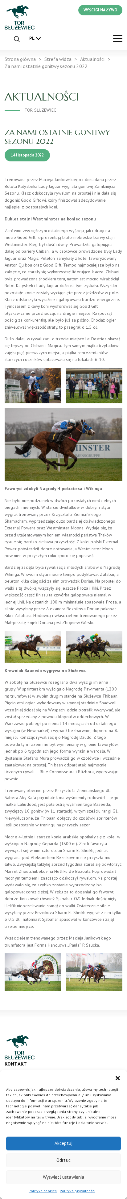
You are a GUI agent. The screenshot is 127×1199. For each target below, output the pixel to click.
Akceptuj (63, 1143)
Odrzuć (63, 1160)
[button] (118, 1077)
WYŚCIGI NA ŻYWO (100, 10)
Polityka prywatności (77, 1191)
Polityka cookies (43, 1191)
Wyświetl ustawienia (63, 1177)
